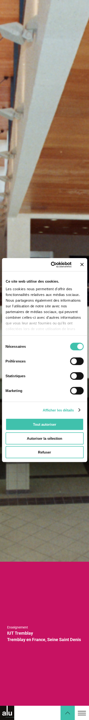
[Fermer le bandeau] (82, 264)
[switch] (77, 361)
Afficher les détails (58, 410)
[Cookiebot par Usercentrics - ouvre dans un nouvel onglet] (53, 264)
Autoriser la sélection (44, 438)
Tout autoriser (44, 424)
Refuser (44, 452)
